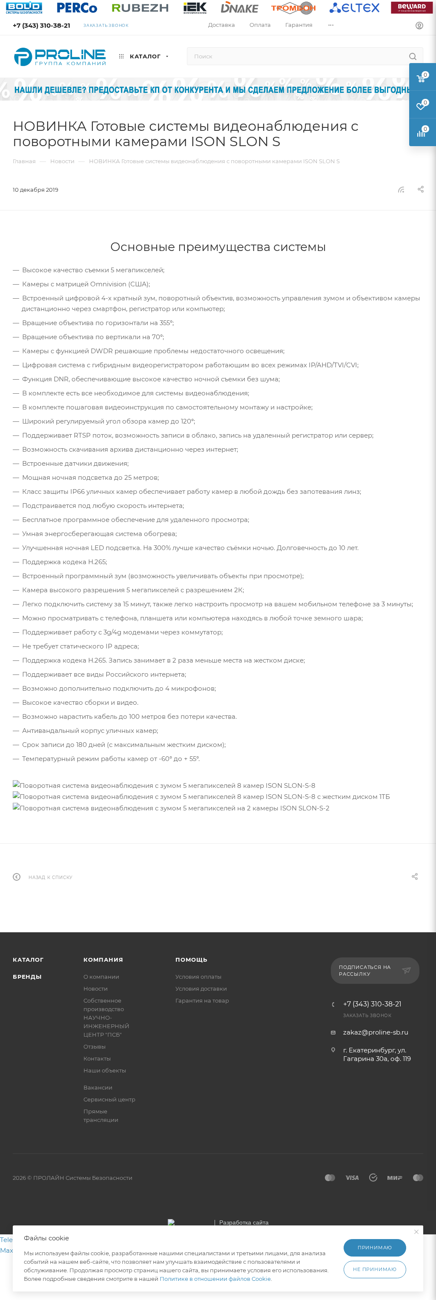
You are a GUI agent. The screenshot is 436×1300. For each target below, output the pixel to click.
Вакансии (97, 1087)
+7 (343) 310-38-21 (41, 25)
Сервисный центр (109, 1099)
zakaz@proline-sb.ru (375, 1032)
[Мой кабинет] (419, 26)
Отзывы (94, 1046)
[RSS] (401, 189)
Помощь (191, 959)
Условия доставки (201, 988)
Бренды (27, 976)
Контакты (97, 1058)
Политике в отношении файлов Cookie (215, 1278)
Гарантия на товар (202, 1000)
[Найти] (412, 56)
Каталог (28, 959)
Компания (103, 959)
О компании (101, 976)
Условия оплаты (198, 976)
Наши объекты (104, 1070)
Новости (95, 988)
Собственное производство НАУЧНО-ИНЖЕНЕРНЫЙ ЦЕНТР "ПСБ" (106, 1017)
